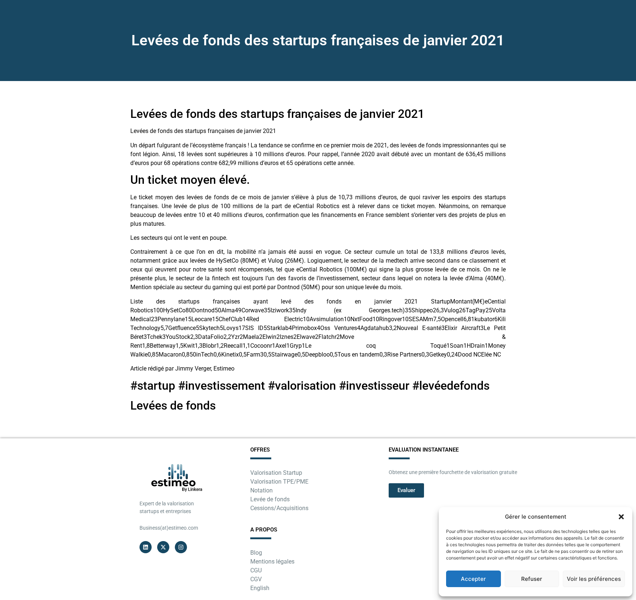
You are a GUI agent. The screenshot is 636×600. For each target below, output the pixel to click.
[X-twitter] (163, 547)
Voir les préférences (594, 578)
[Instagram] (181, 547)
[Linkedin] (145, 547)
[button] (621, 516)
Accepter (473, 578)
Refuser (531, 578)
